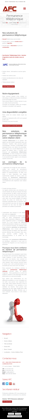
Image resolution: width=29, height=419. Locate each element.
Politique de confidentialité (14, 416)
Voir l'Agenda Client (9, 86)
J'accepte (11, 413)
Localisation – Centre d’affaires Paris (13, 352)
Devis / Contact (8, 349)
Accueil (4, 22)
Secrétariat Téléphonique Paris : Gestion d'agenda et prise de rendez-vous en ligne (14, 57)
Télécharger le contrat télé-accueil (12, 125)
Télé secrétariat (8, 343)
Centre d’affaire (13, 22)
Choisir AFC (7, 346)
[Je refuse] (27, 412)
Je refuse (18, 413)
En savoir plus (7, 401)
